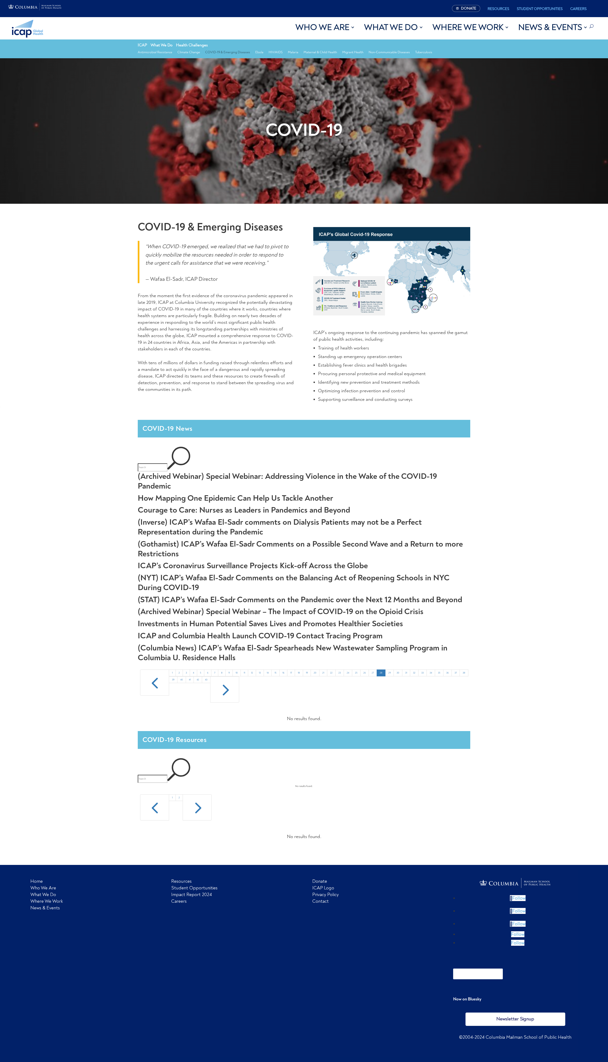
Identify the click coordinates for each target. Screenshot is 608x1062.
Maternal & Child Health (320, 52)
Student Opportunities (540, 8)
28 (381, 672)
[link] (515, 883)
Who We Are (322, 27)
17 (291, 672)
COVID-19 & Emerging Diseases (227, 52)
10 (237, 672)
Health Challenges (192, 45)
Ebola (259, 52)
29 (389, 672)
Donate (319, 881)
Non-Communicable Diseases (389, 52)
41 (190, 679)
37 (456, 672)
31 (406, 672)
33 (422, 672)
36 (447, 672)
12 (252, 672)
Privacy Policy (325, 894)
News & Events (550, 27)
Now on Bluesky (467, 999)
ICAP (142, 45)
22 (331, 672)
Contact (320, 901)
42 (198, 679)
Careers (578, 8)
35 (439, 672)
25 (356, 672)
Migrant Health (352, 52)
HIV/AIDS (276, 52)
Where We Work (468, 27)
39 (173, 679)
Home (36, 881)
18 (299, 672)
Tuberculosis (423, 52)
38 (464, 672)
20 (315, 672)
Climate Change (188, 52)
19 (307, 672)
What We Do (391, 27)
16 (283, 672)
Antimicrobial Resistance (155, 52)
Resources (498, 8)
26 (364, 672)
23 (339, 672)
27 (373, 672)
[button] (518, 898)
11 (244, 672)
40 (181, 679)
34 (431, 672)
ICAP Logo (323, 888)
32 (414, 672)
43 (206, 679)
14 (268, 672)
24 (348, 672)
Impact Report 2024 (191, 894)
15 (275, 672)
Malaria (293, 52)
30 (398, 672)
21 (323, 672)
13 (260, 672)
